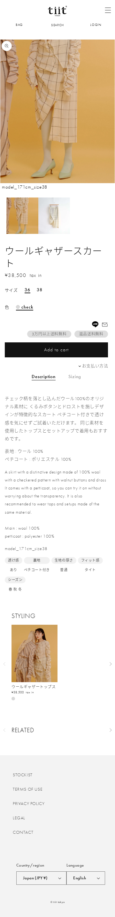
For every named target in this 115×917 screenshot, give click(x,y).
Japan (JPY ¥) (35, 878)
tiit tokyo (59, 902)
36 (27, 290)
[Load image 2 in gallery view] (54, 216)
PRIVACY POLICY (28, 803)
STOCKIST (23, 775)
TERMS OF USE (27, 789)
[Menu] (108, 10)
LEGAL (19, 818)
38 (39, 290)
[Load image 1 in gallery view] (22, 216)
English (79, 878)
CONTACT (23, 832)
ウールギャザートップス (34, 687)
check (27, 307)
